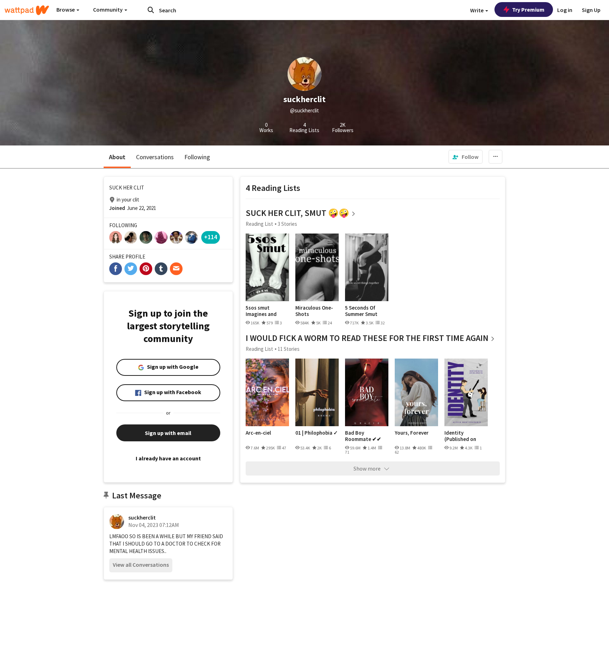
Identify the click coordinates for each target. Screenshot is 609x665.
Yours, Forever (412, 433)
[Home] (27, 10)
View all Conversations (141, 564)
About (117, 157)
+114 (210, 237)
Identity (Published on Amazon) (460, 436)
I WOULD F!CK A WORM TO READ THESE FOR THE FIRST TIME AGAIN (367, 337)
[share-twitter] (130, 268)
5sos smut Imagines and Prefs (261, 311)
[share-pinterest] (146, 268)
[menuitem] (465, 157)
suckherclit (142, 517)
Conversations (155, 157)
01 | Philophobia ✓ (316, 433)
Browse (66, 9)
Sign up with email (168, 432)
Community (108, 9)
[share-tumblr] (161, 268)
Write (477, 10)
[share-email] (176, 268)
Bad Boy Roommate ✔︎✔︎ (363, 436)
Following (197, 157)
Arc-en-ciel (258, 433)
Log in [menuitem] (564, 9)
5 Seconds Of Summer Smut (361, 311)
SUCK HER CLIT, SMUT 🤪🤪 (297, 212)
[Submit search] (151, 9)
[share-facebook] (115, 268)
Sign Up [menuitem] (591, 9)
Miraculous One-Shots (314, 311)
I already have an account (168, 458)
